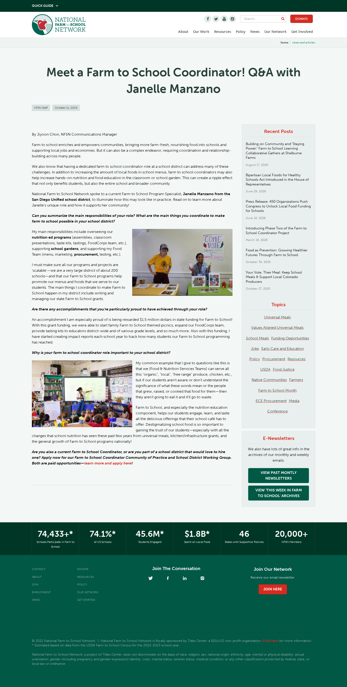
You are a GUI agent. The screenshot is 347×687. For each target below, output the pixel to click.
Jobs (255, 348)
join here (272, 589)
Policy (254, 359)
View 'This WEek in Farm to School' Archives (278, 493)
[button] (183, 32)
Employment (41, 592)
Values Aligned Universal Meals (277, 327)
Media (294, 401)
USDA (265, 369)
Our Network (275, 31)
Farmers (296, 380)
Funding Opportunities (290, 338)
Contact (38, 569)
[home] (58, 26)
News (36, 599)
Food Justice (284, 369)
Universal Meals (277, 317)
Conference (277, 411)
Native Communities (269, 380)
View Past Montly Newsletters (279, 475)
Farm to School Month (277, 390)
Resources (222, 31)
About (37, 577)
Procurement (273, 359)
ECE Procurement (271, 401)
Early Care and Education (282, 348)
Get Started (86, 599)
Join (35, 584)
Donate (301, 19)
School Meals (257, 338)
